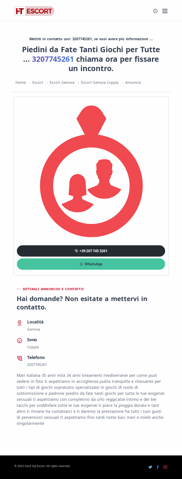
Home (21, 82)
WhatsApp (93, 263)
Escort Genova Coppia (100, 82)
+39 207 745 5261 (93, 250)
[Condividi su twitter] (150, 467)
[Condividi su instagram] (165, 467)
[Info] (155, 11)
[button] (165, 11)
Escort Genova (62, 82)
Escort (37, 82)
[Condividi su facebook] (158, 467)
